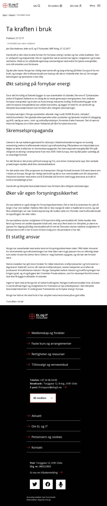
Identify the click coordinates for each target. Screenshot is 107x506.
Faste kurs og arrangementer (51, 343)
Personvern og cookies (47, 437)
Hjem (5, 15)
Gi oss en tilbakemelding (44, 472)
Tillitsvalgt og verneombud (50, 364)
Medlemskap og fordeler (48, 333)
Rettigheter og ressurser (48, 354)
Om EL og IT (40, 426)
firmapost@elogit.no (50, 387)
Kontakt (37, 447)
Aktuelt (12, 15)
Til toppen (90, 498)
